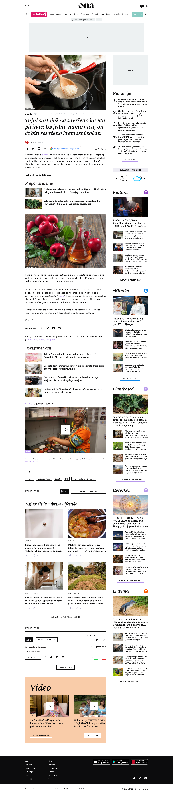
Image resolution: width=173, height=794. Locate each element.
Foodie (61, 296)
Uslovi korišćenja (31, 461)
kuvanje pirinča (43, 479)
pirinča (45, 154)
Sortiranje (92, 635)
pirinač (29, 479)
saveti (57, 479)
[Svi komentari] (89, 639)
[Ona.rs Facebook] (128, 778)
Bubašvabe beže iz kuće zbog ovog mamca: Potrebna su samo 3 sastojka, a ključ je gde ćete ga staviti (130, 103)
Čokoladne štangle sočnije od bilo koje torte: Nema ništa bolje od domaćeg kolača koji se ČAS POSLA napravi (130, 150)
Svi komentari (65, 667)
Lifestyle (28, 114)
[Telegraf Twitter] (134, 778)
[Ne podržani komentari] (104, 639)
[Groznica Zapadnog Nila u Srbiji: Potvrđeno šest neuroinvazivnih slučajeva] (118, 357)
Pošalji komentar (88, 491)
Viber (41, 339)
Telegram (50, 339)
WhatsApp (31, 339)
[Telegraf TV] (145, 778)
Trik (66, 479)
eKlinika (121, 291)
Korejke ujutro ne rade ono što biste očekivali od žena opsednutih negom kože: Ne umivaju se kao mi (129, 126)
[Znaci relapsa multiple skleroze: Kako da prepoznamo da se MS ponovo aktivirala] (118, 368)
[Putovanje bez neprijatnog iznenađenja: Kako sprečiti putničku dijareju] (130, 305)
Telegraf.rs (32, 6)
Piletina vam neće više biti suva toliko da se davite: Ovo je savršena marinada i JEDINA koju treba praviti (129, 114)
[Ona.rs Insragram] (139, 778)
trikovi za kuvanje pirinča (84, 479)
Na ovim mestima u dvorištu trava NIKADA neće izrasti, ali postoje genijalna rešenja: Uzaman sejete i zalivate (129, 138)
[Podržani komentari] (97, 639)
